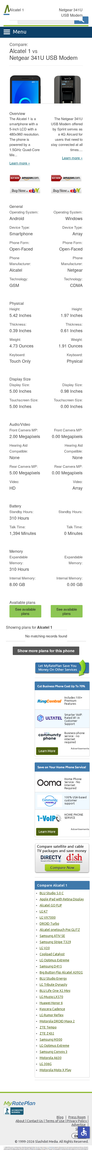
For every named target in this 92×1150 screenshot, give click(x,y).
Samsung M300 (51, 1039)
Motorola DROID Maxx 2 (57, 1021)
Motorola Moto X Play (55, 1070)
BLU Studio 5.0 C (52, 893)
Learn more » (19, 162)
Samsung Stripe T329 (55, 942)
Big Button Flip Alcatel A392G (61, 972)
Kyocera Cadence (52, 1009)
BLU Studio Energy (53, 978)
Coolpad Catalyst (52, 954)
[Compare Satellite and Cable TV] (62, 858)
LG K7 (44, 911)
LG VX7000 (48, 917)
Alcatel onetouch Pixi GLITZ (60, 930)
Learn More (47, 751)
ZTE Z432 (47, 1033)
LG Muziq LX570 (51, 997)
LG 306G (46, 1064)
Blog (60, 1117)
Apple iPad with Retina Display (62, 899)
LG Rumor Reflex (51, 1015)
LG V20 (45, 948)
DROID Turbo (49, 923)
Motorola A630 (51, 1058)
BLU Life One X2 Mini (55, 991)
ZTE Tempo (48, 1027)
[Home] (46, 1103)
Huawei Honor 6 (51, 1003)
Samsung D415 (51, 966)
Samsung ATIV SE (52, 936)
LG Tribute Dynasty (53, 984)
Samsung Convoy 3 (53, 1052)
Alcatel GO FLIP (51, 905)
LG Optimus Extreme (54, 960)
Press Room (77, 1117)
